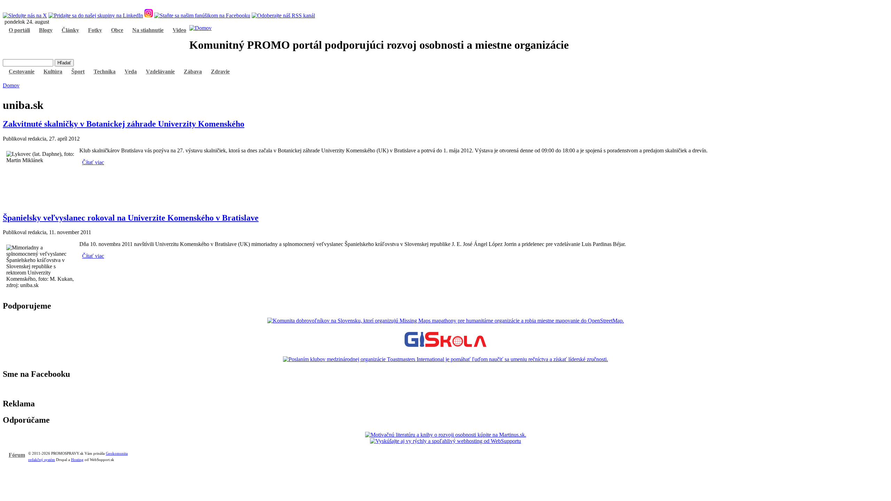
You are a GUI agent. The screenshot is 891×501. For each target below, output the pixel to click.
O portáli (19, 30)
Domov (11, 85)
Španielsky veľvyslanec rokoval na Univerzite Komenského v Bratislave (131, 217)
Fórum (17, 455)
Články (70, 30)
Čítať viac (93, 162)
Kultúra (53, 71)
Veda (131, 71)
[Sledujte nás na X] (25, 15)
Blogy (46, 30)
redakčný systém (41, 460)
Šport (78, 71)
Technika (105, 71)
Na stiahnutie (148, 30)
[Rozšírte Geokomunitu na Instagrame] (148, 15)
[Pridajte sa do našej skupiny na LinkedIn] (95, 15)
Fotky (95, 30)
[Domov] (200, 28)
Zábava (193, 71)
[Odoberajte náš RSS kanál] (283, 15)
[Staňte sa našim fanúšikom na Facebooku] (202, 15)
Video (179, 30)
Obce (117, 30)
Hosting (77, 460)
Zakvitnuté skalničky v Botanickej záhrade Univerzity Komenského (123, 123)
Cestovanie (21, 71)
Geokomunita (117, 453)
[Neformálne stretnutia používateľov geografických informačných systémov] (445, 347)
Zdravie (220, 71)
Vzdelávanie (160, 71)
